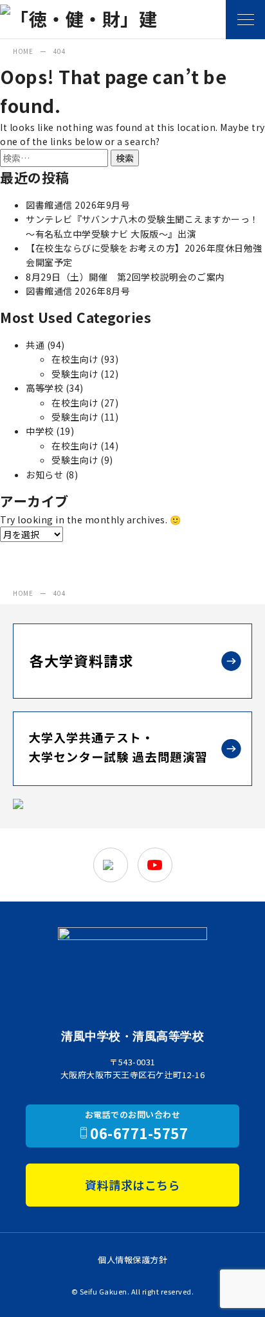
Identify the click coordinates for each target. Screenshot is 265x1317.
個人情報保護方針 (132, 1259)
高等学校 (44, 387)
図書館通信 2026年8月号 (78, 290)
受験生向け (74, 373)
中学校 (40, 430)
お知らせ (44, 474)
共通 (35, 344)
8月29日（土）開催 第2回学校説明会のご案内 (125, 276)
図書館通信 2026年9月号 (78, 204)
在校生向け (74, 359)
